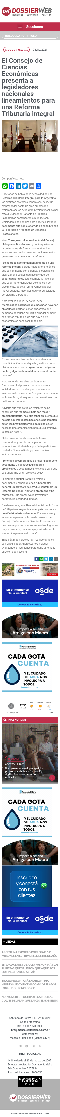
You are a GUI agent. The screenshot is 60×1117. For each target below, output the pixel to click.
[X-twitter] (40, 1046)
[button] (20, 27)
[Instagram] (33, 1046)
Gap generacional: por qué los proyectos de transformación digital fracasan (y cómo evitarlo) (24, 772)
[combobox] (30, 36)
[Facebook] (27, 1046)
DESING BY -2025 (30, 1114)
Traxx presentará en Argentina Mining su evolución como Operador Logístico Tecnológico (29, 984)
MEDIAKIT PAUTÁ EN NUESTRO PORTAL (30, 1081)
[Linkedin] (20, 1046)
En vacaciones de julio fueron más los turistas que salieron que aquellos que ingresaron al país (30, 968)
